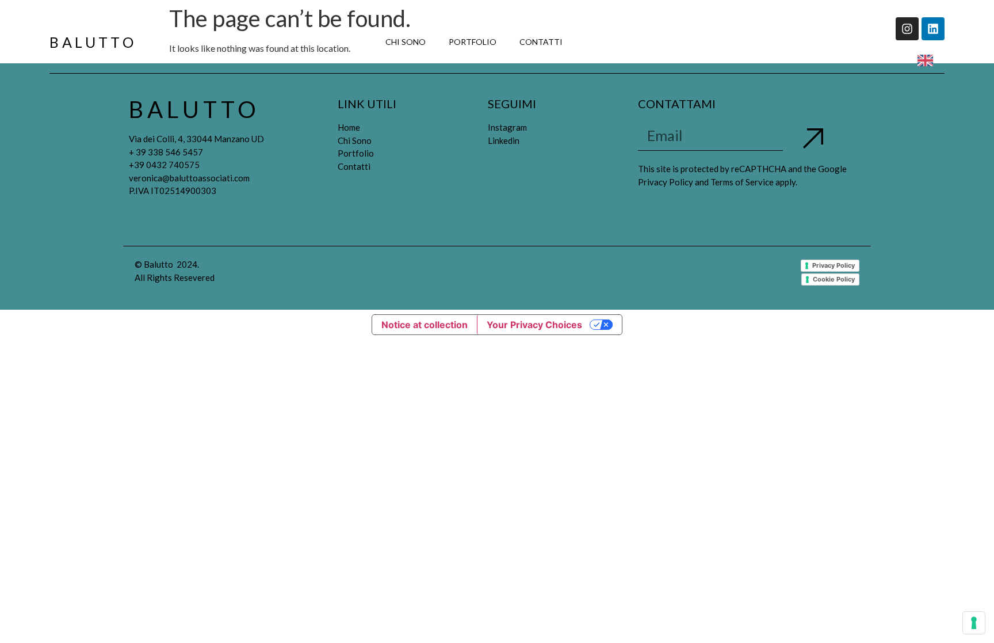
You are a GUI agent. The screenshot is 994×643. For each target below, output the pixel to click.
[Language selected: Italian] (928, 59)
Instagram (507, 127)
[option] (928, 60)
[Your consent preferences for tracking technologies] (974, 623)
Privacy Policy (833, 265)
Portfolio (472, 42)
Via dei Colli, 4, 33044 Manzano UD (196, 139)
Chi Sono (405, 42)
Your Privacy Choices (534, 324)
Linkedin (503, 140)
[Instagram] (907, 28)
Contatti (541, 42)
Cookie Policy (834, 279)
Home (349, 127)
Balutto (92, 42)
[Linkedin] (933, 28)
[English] (608, 42)
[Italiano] (585, 42)
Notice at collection (424, 324)
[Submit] (813, 139)
